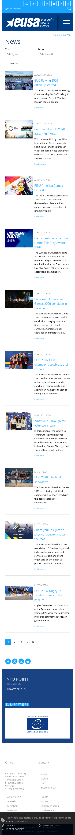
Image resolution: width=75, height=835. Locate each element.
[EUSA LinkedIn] (61, 3)
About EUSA (14, 797)
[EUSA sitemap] (26, 3)
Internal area (48, 787)
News (43, 774)
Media (44, 778)
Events (44, 797)
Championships (49, 806)
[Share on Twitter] (14, 661)
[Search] (69, 8)
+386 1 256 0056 (16, 789)
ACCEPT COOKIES (15, 829)
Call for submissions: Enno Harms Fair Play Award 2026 (51, 242)
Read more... (40, 107)
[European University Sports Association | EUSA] (32, 23)
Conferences (47, 810)
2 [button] (14, 641)
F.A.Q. (43, 783)
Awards (11, 801)
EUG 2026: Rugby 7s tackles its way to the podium (48, 595)
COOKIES (10, 825)
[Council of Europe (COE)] (37, 722)
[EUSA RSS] (33, 3)
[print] (28, 661)
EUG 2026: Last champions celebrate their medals (51, 364)
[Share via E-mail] (21, 661)
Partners (12, 810)
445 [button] (32, 641)
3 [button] (21, 641)
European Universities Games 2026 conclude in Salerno (50, 303)
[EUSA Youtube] (54, 3)
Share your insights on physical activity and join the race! (50, 534)
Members (12, 806)
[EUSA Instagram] (47, 3)
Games (44, 801)
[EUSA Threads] (68, 3)
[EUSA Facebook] (40, 3)
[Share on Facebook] (8, 661)
